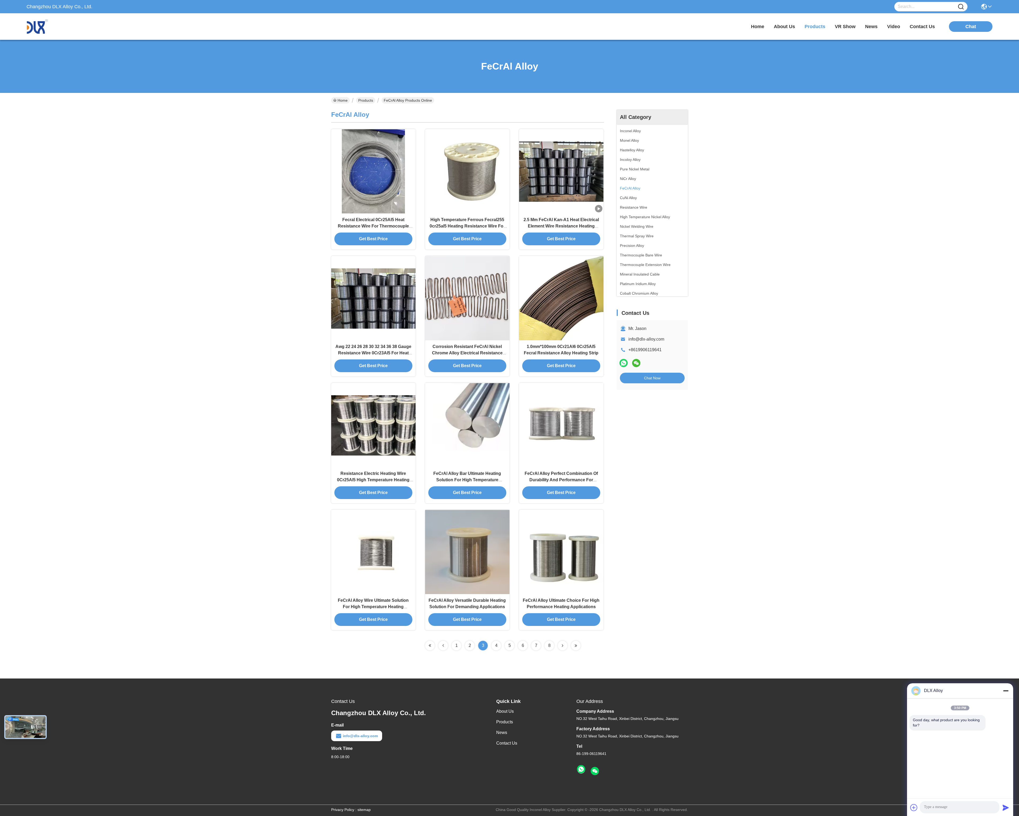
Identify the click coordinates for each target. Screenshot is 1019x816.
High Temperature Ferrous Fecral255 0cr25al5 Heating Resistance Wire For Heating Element (467, 226)
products (815, 26)
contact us (922, 26)
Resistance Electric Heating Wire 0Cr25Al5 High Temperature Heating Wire (373, 479)
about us (784, 26)
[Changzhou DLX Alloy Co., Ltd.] (56, 27)
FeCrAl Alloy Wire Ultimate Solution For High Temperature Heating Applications (373, 606)
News (501, 732)
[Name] (961, 7)
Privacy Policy (342, 810)
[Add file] (914, 807)
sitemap (364, 810)
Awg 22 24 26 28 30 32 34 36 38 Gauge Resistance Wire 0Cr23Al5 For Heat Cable (373, 353)
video (893, 26)
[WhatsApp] (623, 363)
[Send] (1005, 807)
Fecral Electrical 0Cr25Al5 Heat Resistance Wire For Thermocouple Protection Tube (373, 226)
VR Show (845, 26)
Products (365, 100)
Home (757, 26)
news (871, 26)
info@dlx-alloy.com (646, 339)
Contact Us (506, 743)
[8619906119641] (581, 769)
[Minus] (1006, 691)
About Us (505, 711)
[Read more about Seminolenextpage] (430, 645)
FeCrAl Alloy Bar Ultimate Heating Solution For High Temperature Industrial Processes (467, 479)
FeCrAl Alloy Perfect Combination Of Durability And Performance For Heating (561, 479)
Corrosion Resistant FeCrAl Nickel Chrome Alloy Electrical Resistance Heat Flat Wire (467, 353)
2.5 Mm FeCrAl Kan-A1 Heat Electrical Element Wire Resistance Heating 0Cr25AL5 (561, 226)
